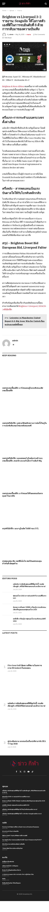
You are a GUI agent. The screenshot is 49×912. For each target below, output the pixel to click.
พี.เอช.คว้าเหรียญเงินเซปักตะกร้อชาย (11, 870)
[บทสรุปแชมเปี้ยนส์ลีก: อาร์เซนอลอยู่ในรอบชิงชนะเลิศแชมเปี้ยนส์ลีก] (24, 372)
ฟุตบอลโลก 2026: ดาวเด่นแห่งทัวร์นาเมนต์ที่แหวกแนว (16, 796)
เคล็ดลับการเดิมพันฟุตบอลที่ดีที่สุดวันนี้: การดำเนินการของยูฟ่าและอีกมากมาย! (22, 813)
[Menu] (3, 3)
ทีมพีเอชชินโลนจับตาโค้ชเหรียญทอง (11, 883)
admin (11, 34)
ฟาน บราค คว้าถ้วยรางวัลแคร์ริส (10, 831)
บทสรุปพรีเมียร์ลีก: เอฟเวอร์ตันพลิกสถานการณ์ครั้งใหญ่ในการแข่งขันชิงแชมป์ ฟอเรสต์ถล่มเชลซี (24, 424)
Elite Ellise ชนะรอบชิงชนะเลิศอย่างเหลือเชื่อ (13, 844)
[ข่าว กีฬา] (24, 3)
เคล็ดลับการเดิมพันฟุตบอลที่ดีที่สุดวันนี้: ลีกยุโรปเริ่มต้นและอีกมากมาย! (19, 809)
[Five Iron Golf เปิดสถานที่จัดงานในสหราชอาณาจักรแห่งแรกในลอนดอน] (24, 649)
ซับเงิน (3, 878)
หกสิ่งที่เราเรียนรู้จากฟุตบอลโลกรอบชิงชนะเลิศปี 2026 (15, 805)
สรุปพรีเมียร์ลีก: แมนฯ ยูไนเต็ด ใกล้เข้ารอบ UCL (20, 528)
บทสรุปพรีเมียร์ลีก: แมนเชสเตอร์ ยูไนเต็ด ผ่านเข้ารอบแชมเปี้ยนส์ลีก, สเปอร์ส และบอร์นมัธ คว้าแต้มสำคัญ (22, 459)
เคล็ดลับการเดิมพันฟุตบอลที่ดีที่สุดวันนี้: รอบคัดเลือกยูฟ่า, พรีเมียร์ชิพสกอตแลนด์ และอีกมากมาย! (26, 704)
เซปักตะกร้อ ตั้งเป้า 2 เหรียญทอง (10, 866)
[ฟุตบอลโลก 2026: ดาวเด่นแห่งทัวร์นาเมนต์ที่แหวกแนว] (6, 598)
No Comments (40, 34)
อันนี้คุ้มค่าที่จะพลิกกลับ (8, 861)
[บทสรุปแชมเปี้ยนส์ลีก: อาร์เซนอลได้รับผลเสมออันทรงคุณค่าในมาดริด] (24, 477)
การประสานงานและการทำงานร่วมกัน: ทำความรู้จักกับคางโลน (18, 874)
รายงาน (29, 34)
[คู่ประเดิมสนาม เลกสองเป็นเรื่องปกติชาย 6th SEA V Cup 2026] (24, 725)
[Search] (45, 3)
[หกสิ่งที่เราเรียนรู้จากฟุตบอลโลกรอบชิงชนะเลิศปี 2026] (6, 621)
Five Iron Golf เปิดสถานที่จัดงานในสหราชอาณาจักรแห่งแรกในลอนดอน (25, 666)
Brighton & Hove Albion (13, 86)
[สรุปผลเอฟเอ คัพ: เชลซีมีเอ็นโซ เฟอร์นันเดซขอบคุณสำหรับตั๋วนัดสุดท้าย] (24, 545)
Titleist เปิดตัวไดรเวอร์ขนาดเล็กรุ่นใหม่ (12, 848)
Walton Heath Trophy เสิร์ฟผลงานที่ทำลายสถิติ (14, 835)
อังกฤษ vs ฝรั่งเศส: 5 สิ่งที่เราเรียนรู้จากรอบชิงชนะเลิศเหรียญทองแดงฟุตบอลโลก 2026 (23, 801)
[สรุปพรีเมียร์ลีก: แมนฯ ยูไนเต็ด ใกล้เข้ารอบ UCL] (24, 512)
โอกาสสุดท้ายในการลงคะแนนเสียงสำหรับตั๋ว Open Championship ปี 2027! (22, 839)
